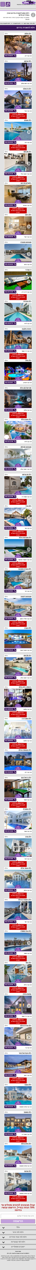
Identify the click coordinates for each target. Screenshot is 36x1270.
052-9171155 (9, 292)
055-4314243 (9, 264)
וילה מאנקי (27, 1112)
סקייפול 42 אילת (25, 388)
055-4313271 (9, 1047)
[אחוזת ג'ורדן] (18, 1005)
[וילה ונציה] (18, 639)
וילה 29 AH (27, 152)
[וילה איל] (18, 517)
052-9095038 (9, 236)
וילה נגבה (28, 1084)
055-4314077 (9, 677)
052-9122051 (9, 205)
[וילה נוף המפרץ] (18, 942)
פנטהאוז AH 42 (26, 447)
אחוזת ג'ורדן (27, 994)
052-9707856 (9, 858)
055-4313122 (9, 1106)
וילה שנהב (27, 120)
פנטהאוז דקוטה (26, 596)
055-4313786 (9, 496)
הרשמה (18, 1221)
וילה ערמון (27, 61)
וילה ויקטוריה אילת (24, 899)
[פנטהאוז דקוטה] (18, 607)
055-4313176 (9, 469)
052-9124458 (9, 1134)
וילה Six (28, 962)
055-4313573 (9, 351)
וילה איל (28, 506)
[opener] (2, 4)
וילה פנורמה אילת (25, 537)
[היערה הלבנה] (18, 339)
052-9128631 (9, 528)
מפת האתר (18, 1251)
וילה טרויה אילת (25, 1025)
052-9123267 (9, 382)
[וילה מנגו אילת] (18, 430)
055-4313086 (9, 410)
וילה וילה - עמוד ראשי (29, 23)
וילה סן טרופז (26, 474)
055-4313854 (9, 953)
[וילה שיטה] (18, 1182)
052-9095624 (9, 890)
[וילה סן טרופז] (18, 485)
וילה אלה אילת (26, 1143)
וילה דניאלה (27, 89)
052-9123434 (9, 142)
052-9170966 (9, 1016)
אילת (6, 33)
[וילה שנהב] (18, 131)
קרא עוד (27, 19)
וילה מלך (28, 360)
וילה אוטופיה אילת (25, 750)
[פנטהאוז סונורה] (18, 253)
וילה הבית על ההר (25, 1053)
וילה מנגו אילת (26, 419)
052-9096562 (9, 740)
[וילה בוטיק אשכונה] (18, 580)
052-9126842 (9, 772)
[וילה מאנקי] (18, 1123)
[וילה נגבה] (18, 1095)
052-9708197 (9, 55)
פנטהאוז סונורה (25, 242)
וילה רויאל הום (26, 777)
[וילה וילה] (26, 2)
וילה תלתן (28, 33)
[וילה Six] (18, 973)
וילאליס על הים (26, 183)
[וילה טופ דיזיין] (18, 729)
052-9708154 (9, 1165)
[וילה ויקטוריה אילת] (18, 910)
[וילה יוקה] (18, 225)
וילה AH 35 (27, 655)
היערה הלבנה (26, 329)
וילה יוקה (28, 214)
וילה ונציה (27, 628)
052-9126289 (9, 984)
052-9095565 (9, 799)
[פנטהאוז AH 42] (18, 458)
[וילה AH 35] (18, 666)
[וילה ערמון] (18, 72)
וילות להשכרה (17, 23)
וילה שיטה (27, 1171)
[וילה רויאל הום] (18, 788)
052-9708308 (9, 1193)
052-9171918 (9, 831)
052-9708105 (9, 650)
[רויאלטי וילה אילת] (18, 698)
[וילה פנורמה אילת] (18, 548)
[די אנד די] (18, 280)
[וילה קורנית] (18, 312)
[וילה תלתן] (18, 44)
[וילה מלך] (18, 371)
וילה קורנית (27, 301)
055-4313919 (9, 559)
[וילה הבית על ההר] (18, 1064)
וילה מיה (28, 836)
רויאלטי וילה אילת (25, 687)
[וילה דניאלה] (18, 99)
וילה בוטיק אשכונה (24, 569)
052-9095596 (9, 709)
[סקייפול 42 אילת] (18, 399)
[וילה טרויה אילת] (18, 1036)
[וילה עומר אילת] (18, 879)
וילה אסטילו (27, 809)
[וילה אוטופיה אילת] (18, 761)
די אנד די (28, 270)
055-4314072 (9, 618)
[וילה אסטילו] (18, 820)
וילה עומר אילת (26, 868)
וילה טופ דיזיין (26, 718)
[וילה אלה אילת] (18, 1154)
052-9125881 (9, 591)
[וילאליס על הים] (18, 194)
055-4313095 (9, 111)
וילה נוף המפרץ (26, 931)
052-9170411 (9, 83)
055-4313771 (9, 323)
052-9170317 (9, 921)
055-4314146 (9, 174)
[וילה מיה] (18, 847)
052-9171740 (9, 441)
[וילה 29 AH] (18, 162)
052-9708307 (9, 1075)
